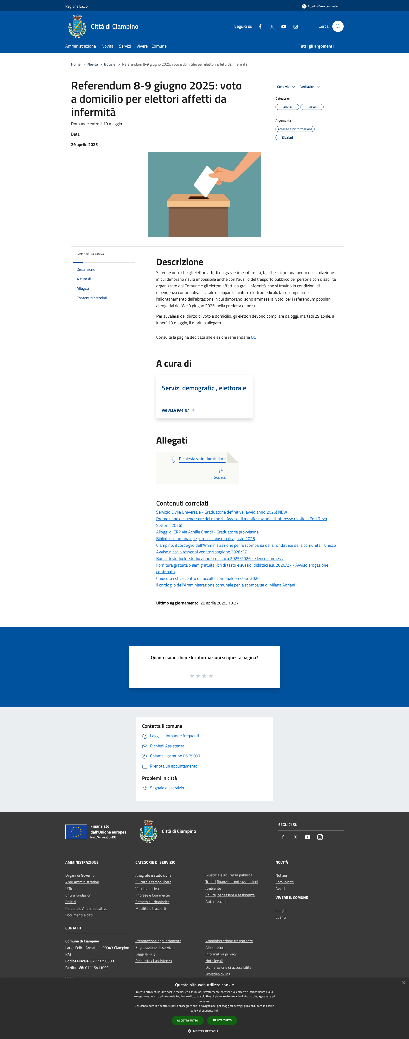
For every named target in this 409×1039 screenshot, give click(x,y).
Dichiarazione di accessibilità (228, 967)
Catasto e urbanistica (152, 902)
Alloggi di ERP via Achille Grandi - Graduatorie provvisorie (207, 532)
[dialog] (204, 1008)
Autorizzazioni (216, 901)
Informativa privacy (221, 954)
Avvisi (280, 888)
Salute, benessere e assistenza (230, 895)
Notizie (109, 64)
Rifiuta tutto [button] (222, 1020)
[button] (204, 1031)
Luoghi (281, 910)
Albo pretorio (215, 947)
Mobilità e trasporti (150, 908)
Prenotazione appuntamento (158, 941)
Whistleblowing (217, 974)
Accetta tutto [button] (187, 1020)
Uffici (69, 888)
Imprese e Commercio (152, 895)
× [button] (403, 983)
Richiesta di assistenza (153, 961)
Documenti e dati (79, 915)
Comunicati (285, 882)
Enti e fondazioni (78, 895)
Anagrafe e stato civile (153, 875)
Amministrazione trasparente (229, 941)
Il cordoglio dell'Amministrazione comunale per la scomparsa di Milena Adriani (225, 585)
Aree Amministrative (82, 882)
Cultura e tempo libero (153, 882)
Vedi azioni (308, 86)
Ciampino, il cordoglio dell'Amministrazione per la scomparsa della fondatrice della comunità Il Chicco (246, 545)
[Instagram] (293, 26)
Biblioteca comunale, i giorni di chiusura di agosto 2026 (205, 538)
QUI (254, 337)
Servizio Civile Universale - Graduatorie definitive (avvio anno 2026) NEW (221, 512)
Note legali (214, 961)
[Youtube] (282, 26)
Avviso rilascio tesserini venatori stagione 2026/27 (201, 552)
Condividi (284, 86)
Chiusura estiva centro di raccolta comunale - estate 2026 (208, 578)
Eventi (281, 917)
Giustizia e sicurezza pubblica (228, 875)
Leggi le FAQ (145, 954)
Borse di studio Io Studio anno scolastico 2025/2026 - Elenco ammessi (220, 558)
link (216, 1010)
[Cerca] (338, 26)
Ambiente (213, 888)
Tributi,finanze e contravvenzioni (231, 881)
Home (75, 64)
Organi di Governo (79, 875)
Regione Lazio (76, 6)
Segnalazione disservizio (154, 947)
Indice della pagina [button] (90, 254)
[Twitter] (270, 26)
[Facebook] (258, 26)
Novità (92, 64)
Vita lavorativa (147, 888)
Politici (70, 902)
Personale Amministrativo (86, 908)
